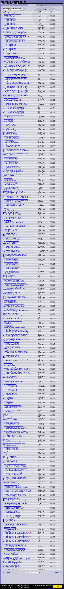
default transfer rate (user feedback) (12, 201)
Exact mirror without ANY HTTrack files (12, 279)
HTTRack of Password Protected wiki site (13, 191)
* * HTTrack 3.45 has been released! (11, 274)
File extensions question (9, 132)
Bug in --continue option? (10, 384)
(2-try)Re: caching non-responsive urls (13, 190)
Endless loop (7, 322)
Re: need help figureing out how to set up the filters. (16, 504)
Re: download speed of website (11, 564)
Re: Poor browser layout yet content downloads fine (16, 336)
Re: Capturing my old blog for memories (13, 507)
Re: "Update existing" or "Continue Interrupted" (15, 32)
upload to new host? (9, 519)
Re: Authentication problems (10, 361)
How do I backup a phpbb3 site (11, 498)
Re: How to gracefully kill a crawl (11, 420)
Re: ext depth (7, 440)
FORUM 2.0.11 (58, 582)
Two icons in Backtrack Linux (10, 302)
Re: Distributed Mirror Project (11, 529)
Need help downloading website (11, 235)
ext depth (6, 439)
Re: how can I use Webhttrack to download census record (17, 83)
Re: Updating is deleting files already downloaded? (16, 331)
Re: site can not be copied (10, 276)
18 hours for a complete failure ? (11, 12)
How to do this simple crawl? (10, 340)
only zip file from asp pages (10, 166)
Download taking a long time (11, 354)
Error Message (7, 396)
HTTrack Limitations (8, 15)
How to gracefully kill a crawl (10, 419)
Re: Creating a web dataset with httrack (13, 435)
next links (5, 253)
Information (49, 5)
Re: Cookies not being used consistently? (13, 170)
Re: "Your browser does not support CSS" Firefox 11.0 (16, 150)
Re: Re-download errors (9, 326)
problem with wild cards (9, 417)
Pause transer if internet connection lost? (13, 222)
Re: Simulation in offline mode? (11, 294)
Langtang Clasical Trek (10, 146)
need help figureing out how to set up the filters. (15, 503)
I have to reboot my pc (9, 375)
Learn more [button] (26, 587)
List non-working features (10, 256)
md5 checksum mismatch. (10, 52)
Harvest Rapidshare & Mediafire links (12, 405)
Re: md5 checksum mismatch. (11, 53)
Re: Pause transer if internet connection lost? (14, 224)
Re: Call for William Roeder (10, 44)
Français (58, 5)
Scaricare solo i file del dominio (11, 291)
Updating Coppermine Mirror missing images (14, 327)
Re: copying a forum (8, 81)
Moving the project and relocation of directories (15, 310)
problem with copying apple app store (13, 381)
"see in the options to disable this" (12, 479)
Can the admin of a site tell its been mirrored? (14, 521)
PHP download (7, 116)
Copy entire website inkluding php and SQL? (14, 296)
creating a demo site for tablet (11, 98)
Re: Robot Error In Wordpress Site (12, 515)
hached (4, 444)
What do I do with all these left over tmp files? (14, 85)
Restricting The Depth (9, 411)
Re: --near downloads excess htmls (12, 309)
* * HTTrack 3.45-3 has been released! (11, 211)
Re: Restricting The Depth (10, 413)
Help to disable (7, 220)
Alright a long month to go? (10, 510)
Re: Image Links (7, 350)
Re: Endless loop (8, 323)
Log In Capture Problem (9, 154)
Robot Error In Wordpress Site (11, 514)
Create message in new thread (45, 9)
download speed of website (10, 562)
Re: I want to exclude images (10, 378)
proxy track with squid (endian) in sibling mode (14, 441)
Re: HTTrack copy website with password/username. (16, 369)
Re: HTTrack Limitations (9, 16)
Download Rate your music (10, 229)
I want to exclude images (10, 377)
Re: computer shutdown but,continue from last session (17, 489)
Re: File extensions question (10, 133)
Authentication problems (10, 360)
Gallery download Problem (10, 392)
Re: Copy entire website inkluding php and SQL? (15, 297)
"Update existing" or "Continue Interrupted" (14, 31)
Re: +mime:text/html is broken (11, 182)
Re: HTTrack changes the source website (13, 27)
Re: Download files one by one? (11, 246)
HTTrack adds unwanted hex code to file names (15, 35)
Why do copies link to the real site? (12, 314)
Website (6, 208)
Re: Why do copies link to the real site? (13, 315)
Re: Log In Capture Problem (10, 155)
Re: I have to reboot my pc (10, 376)
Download (14, 5)
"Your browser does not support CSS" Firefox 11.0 (15, 149)
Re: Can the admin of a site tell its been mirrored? (15, 523)
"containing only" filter (9, 525)
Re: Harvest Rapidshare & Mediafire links (13, 406)
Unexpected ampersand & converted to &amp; (15, 357)
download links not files (9, 184)
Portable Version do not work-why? (12, 470)
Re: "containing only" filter (10, 527)
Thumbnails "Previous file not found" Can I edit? (15, 195)
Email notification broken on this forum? (13, 426)
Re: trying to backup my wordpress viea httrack (15, 464)
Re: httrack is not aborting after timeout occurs (15, 477)
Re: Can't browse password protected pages (14, 58)
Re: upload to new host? (9, 520)
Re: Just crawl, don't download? (11, 239)
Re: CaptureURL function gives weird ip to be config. (16, 502)
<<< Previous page (7, 572)
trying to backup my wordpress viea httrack (14, 462)
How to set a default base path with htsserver (14, 100)
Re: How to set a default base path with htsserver (15, 102)
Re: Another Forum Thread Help (11, 409)
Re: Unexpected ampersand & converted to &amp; (16, 359)
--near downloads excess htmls (11, 308)
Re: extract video (8, 178)
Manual (23, 5)
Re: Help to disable (8, 221)
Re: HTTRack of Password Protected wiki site (14, 192)
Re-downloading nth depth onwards (11, 96)
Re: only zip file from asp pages (11, 167)
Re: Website (6, 209)
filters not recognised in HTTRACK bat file (14, 37)
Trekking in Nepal (9, 140)
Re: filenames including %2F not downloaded (14, 548)
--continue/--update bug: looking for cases (14, 280)
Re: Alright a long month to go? (11, 511)
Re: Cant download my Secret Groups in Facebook (15, 255)
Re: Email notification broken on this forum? (14, 427)
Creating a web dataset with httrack (12, 434)
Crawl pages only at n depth (10, 134)
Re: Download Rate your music (11, 230)
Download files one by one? (10, 245)
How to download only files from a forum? (14, 304)
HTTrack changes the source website (12, 26)
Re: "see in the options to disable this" (13, 481)
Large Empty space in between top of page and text (16, 531)
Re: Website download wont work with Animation (15, 68)
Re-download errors (8, 325)
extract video (7, 176)
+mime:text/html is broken (10, 180)
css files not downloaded (10, 456)
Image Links (7, 348)
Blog (41, 5)
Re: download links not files (10, 186)
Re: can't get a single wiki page (11, 568)
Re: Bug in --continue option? (10, 385)
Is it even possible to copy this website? (13, 106)
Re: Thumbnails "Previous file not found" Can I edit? (16, 196)
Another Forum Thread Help (10, 407)
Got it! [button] (57, 586)
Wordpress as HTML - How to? (10, 301)
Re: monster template (9, 364)
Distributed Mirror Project (10, 528)
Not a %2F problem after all (10, 553)
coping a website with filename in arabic (12, 73)
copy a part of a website (8, 175)
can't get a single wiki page (10, 566)
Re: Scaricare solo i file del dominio (12, 292)
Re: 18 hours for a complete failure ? (12, 14)
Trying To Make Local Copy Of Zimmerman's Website (16, 61)
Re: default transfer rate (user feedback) (13, 203)
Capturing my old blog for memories (12, 506)
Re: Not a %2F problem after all (11, 554)
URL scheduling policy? (9, 365)
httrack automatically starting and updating (14, 74)
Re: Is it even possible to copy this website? (14, 107)
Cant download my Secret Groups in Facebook (15, 254)
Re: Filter (6, 453)
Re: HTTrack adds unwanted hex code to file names (16, 36)
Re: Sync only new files (9, 123)
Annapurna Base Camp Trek (11, 142)
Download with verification (10, 556)
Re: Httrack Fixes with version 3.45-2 (12, 213)
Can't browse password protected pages (13, 57)
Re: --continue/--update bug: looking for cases (15, 281)
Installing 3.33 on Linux (9, 298)
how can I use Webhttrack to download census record (16, 82)
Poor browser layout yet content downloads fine (15, 335)
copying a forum (8, 79)
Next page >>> (58, 572)
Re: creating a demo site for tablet (12, 99)
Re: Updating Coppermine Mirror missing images (15, 329)
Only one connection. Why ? (10, 482)
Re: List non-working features (11, 258)
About (5, 5)
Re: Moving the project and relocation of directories (16, 312)
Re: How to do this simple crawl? (11, 342)
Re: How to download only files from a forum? (15, 305)
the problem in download (10, 445)
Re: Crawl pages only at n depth (11, 136)
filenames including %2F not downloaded (13, 546)
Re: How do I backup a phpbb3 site (12, 499)
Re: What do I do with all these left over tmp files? (15, 86)
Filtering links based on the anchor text (12, 561)
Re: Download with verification (11, 557)
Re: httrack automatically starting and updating (15, 75)
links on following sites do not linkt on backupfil (15, 431)
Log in (5, 414)
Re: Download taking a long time (11, 355)
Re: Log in (6, 415)
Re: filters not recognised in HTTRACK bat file (14, 39)
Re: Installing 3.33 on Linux (10, 300)
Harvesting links (6, 289)
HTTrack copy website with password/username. (15, 368)
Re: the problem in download (11, 447)
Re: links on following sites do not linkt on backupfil (16, 432)
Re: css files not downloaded (10, 457)
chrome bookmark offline (9, 243)
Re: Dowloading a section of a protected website (15, 153)
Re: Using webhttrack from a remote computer (15, 545)
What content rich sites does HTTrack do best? (13, 306)
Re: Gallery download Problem (11, 393)
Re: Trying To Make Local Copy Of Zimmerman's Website (17, 62)
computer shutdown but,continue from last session (16, 487)
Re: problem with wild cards (10, 418)
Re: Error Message (8, 397)
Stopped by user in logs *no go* (10, 313)
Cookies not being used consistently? (12, 169)
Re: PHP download (8, 117)
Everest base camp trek (10, 141)
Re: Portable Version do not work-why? (13, 472)
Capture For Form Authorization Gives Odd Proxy (15, 351)
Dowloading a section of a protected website (14, 151)
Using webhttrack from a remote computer (14, 544)
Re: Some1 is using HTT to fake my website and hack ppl (17, 560)
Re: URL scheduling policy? (10, 367)
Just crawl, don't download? (10, 238)
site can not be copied (9, 275)
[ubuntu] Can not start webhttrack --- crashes (15, 430)
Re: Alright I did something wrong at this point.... (15, 495)
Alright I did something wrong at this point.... (14, 494)
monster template (8, 363)
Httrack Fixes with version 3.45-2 (11, 212)
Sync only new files (8, 121)
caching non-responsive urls (10, 188)
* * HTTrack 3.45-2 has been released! (11, 251)
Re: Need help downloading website (12, 237)
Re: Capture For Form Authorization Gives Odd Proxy (16, 352)
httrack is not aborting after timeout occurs (14, 476)
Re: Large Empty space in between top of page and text (17, 532)
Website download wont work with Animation (15, 66)
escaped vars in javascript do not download (13, 131)
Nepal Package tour (9, 144)
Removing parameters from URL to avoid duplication (15, 95)
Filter (5, 452)
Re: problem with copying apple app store (14, 382)
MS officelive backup (7, 165)
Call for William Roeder (9, 43)
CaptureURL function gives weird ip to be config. (15, 500)
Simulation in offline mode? (10, 293)
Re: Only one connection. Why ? (11, 483)
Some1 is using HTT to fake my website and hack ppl (16, 558)
